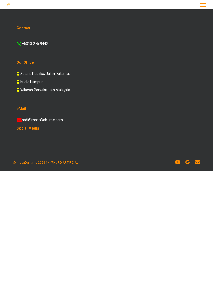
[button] (203, 4)
